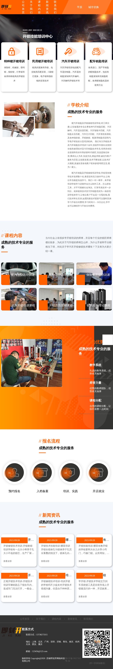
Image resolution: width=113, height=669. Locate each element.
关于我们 (40, 619)
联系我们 (88, 619)
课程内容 (56, 619)
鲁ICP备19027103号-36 (73, 659)
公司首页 (24, 619)
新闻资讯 (72, 619)
